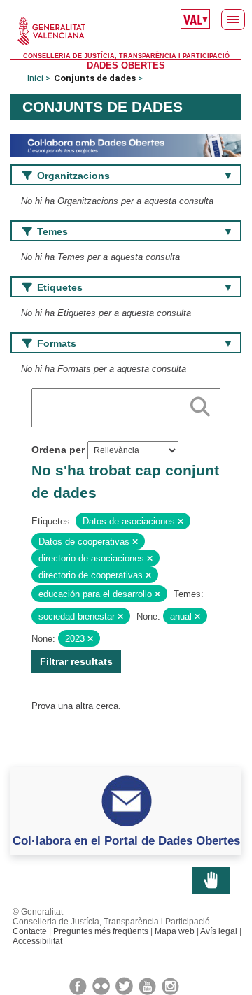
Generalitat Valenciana (126, 31)
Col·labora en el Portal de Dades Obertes (126, 840)
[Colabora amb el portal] (125, 144)
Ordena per (58, 449)
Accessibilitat (37, 941)
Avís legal (218, 931)
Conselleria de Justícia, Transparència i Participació (126, 55)
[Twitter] (125, 985)
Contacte (30, 931)
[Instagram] (170, 985)
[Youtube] (148, 985)
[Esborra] (180, 521)
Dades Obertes (126, 65)
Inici (35, 78)
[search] (200, 404)
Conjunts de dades (95, 78)
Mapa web (175, 931)
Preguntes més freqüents (100, 931)
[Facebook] (79, 985)
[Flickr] (102, 985)
